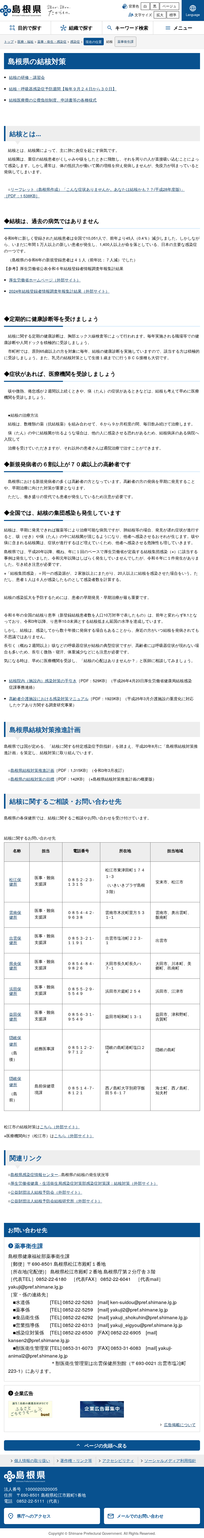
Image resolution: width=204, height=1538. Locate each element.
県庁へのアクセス (34, 1516)
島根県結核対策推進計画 (32, 770)
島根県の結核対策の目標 (32, 779)
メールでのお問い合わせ (140, 1516)
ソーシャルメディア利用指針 (170, 1460)
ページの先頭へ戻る (105, 1445)
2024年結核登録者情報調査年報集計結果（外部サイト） (59, 291)
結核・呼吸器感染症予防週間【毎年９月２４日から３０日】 (62, 89)
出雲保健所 (15, 940)
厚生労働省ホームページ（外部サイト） (45, 280)
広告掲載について (180, 1424)
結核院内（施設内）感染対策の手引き (43, 681)
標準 (172, 14)
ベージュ (169, 5)
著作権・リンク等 (76, 1460)
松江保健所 (15, 882)
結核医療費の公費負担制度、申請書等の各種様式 (53, 100)
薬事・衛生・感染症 (51, 41)
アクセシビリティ (118, 1460)
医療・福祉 (25, 41)
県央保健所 (15, 966)
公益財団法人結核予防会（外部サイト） (46, 1192)
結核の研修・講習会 (27, 77)
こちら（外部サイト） (60, 1127)
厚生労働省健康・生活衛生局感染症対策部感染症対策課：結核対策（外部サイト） (84, 1183)
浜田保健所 (15, 991)
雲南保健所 (15, 915)
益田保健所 (15, 1016)
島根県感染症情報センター (34, 1174)
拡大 (159, 14)
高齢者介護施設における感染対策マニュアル (49, 698)
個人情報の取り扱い (32, 1460)
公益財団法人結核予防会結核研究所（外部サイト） (56, 1201)
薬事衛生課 (125, 41)
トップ (9, 41)
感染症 (75, 41)
